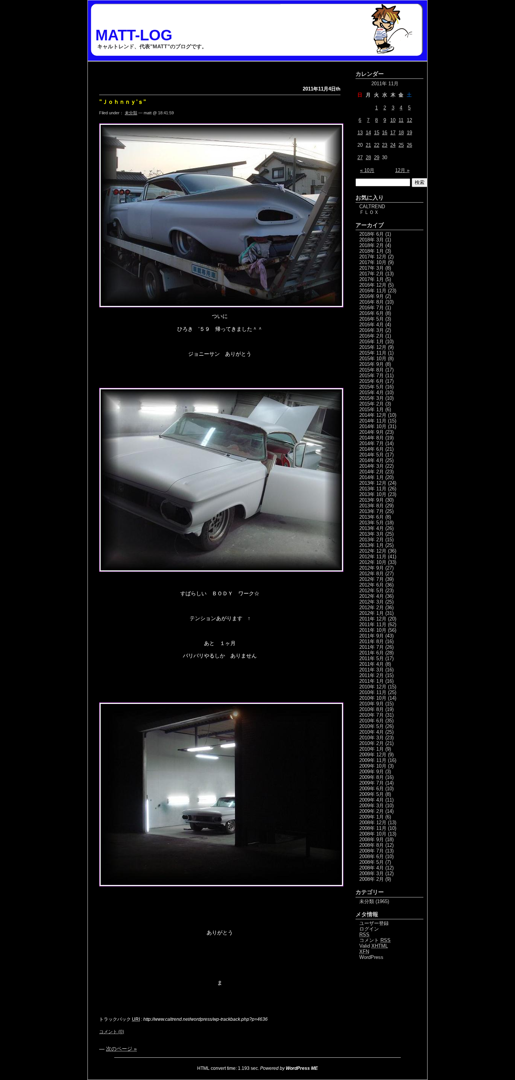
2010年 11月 (372, 692)
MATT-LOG (133, 35)
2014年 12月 (372, 415)
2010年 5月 (371, 726)
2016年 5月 (371, 319)
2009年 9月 (371, 771)
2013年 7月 (371, 511)
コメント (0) (111, 1031)
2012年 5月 (371, 590)
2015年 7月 (371, 375)
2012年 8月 (371, 573)
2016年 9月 (371, 296)
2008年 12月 (372, 822)
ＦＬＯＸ (369, 212)
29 (376, 157)
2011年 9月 (371, 636)
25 (401, 145)
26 (409, 145)
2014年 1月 (371, 477)
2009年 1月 (371, 817)
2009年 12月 (372, 754)
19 (409, 132)
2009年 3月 (371, 805)
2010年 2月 (371, 743)
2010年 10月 (372, 698)
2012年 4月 (371, 596)
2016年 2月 (371, 336)
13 (360, 132)
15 (376, 132)
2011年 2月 (371, 675)
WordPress (371, 957)
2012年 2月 (371, 607)
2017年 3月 (371, 268)
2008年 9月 (371, 839)
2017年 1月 (371, 279)
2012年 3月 (371, 602)
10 (392, 120)
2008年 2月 (371, 879)
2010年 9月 (371, 704)
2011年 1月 (371, 681)
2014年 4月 (371, 460)
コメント (375, 940)
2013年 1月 (371, 545)
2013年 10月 (372, 494)
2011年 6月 (371, 653)
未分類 (131, 113)
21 (368, 145)
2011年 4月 (371, 664)
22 (376, 145)
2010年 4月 (371, 732)
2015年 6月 (371, 381)
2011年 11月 (372, 624)
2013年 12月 (372, 483)
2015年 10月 (372, 358)
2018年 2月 (371, 245)
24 (392, 145)
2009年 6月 (371, 788)
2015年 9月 (371, 364)
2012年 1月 (371, 613)
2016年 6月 (371, 313)
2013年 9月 (371, 500)
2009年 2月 (371, 811)
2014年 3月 (371, 466)
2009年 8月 (371, 777)
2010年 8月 (371, 709)
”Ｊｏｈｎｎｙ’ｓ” (122, 101)
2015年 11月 (372, 353)
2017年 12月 (372, 257)
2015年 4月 (371, 392)
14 (368, 132)
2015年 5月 (371, 387)
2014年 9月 (371, 432)
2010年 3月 (371, 737)
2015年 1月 (371, 409)
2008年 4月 (371, 868)
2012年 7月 (371, 579)
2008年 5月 (371, 862)
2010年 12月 (372, 687)
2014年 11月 (372, 421)
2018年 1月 (371, 251)
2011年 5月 (371, 658)
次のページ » (121, 1049)
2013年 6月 (371, 517)
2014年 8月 (371, 438)
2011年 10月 (372, 630)
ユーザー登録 (374, 923)
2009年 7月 (371, 783)
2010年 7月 (371, 715)
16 (384, 132)
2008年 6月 (371, 856)
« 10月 (367, 170)
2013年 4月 (371, 528)
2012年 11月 (372, 556)
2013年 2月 (371, 539)
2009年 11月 (372, 760)
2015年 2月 (371, 404)
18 (401, 132)
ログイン (369, 929)
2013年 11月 (372, 489)
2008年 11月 (372, 828)
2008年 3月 (371, 873)
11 (401, 120)
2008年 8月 (371, 845)
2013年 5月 (371, 522)
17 (392, 132)
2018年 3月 (371, 240)
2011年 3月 (371, 670)
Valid (373, 946)
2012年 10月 (372, 562)
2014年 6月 (371, 449)
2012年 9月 (371, 568)
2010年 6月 (371, 721)
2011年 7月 (371, 647)
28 (368, 157)
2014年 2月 (371, 472)
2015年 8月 (371, 370)
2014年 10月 (372, 426)
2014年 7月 (371, 443)
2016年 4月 (371, 324)
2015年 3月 (371, 398)
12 (409, 120)
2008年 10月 (372, 834)
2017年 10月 (372, 262)
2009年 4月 (371, 800)
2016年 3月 (371, 330)
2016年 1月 (371, 341)
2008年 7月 (371, 851)
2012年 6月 (371, 585)
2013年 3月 (371, 534)
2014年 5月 (371, 455)
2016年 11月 (372, 290)
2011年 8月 (371, 641)
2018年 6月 (371, 234)
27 (360, 157)
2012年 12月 (372, 551)
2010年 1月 (371, 749)
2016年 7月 (371, 307)
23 (384, 145)
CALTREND (372, 206)
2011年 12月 (372, 619)
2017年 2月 (371, 274)
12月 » (402, 170)
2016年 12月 (372, 285)
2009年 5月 (371, 794)
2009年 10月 (372, 766)
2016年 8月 (371, 302)
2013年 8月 (371, 506)
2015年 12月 (372, 347)
